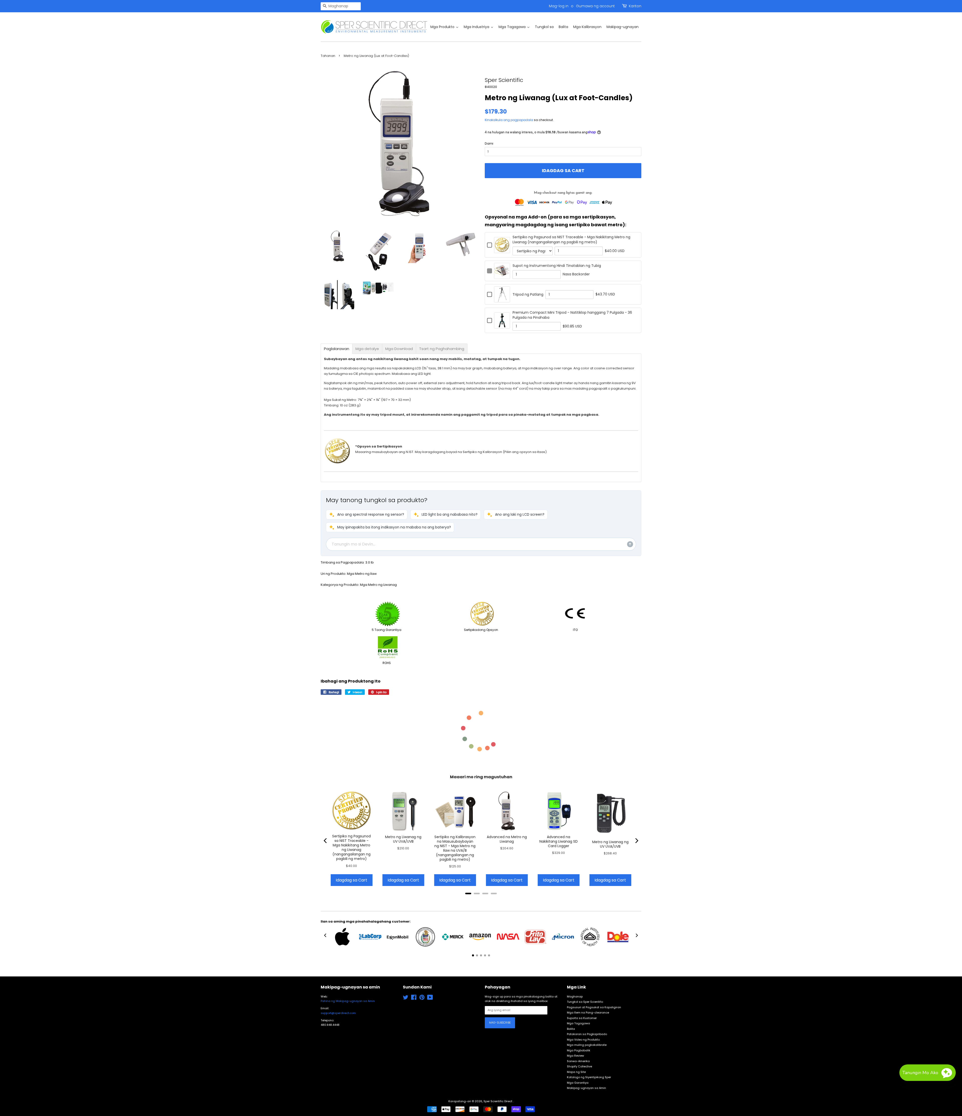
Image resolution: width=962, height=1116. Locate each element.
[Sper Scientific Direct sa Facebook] (414, 998)
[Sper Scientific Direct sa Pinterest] (422, 998)
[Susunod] (636, 841)
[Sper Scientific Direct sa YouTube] (430, 998)
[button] (366, 514)
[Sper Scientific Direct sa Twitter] (405, 998)
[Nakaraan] (326, 841)
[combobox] (341, 6)
